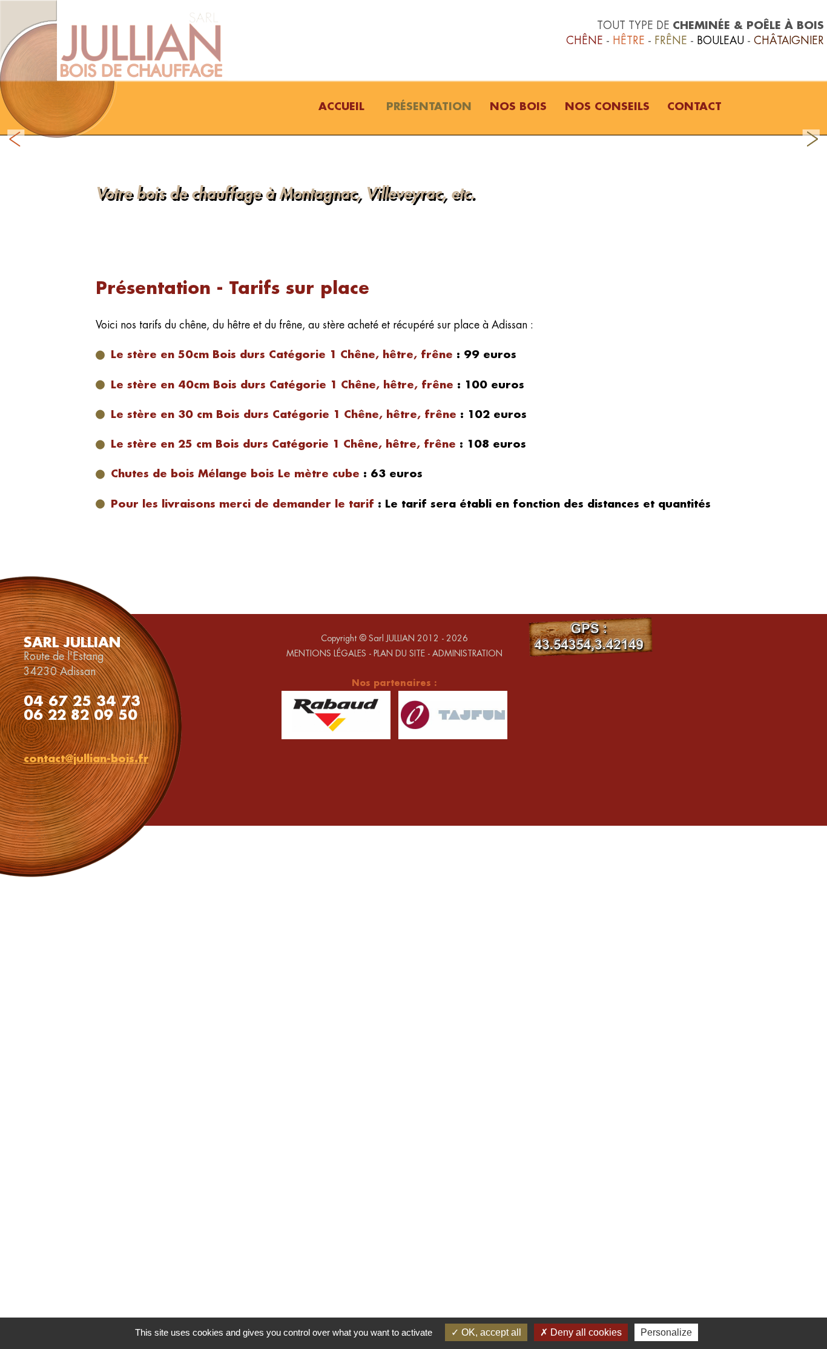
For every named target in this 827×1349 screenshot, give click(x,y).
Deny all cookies (585, 1332)
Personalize (666, 1332)
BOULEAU (720, 40)
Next (811, 139)
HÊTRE (629, 40)
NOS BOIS (518, 106)
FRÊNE (670, 40)
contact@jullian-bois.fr (86, 758)
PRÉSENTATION (429, 106)
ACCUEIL (341, 106)
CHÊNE (584, 40)
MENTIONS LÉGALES (326, 653)
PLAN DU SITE (399, 653)
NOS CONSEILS (607, 106)
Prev (15, 139)
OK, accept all (490, 1332)
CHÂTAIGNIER (789, 40)
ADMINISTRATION (467, 653)
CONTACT (694, 106)
